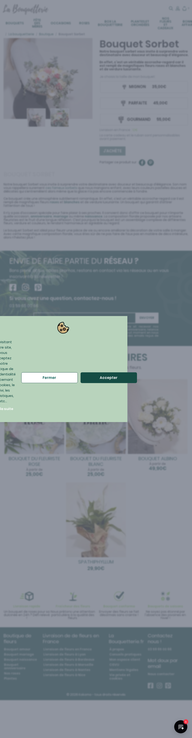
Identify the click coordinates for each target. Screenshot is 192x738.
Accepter (109, 377)
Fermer (49, 377)
